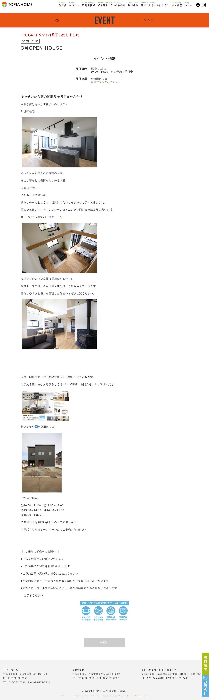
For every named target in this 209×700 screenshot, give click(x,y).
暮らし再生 (68, 15)
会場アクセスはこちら (104, 82)
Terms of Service (134, 696)
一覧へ (104, 642)
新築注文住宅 (70, 11)
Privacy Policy (116, 696)
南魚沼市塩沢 (46, 426)
